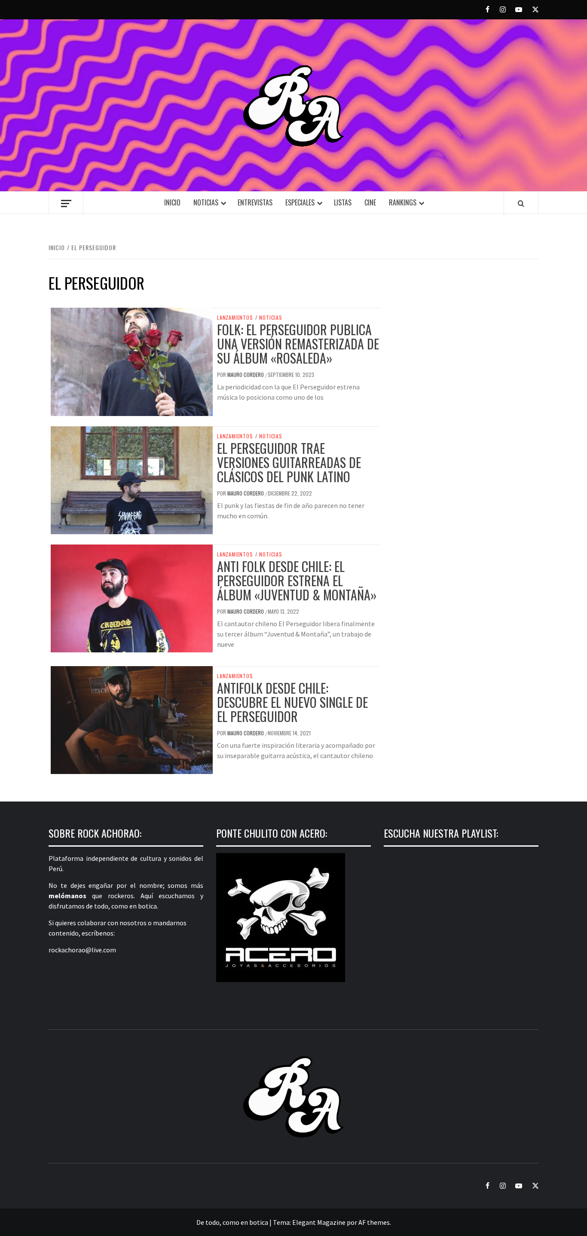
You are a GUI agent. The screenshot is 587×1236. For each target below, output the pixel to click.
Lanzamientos (235, 317)
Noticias (205, 202)
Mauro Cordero (246, 374)
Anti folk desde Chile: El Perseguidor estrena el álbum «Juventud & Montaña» (297, 580)
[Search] (521, 203)
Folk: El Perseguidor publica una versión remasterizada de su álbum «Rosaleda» (298, 343)
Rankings (402, 202)
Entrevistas (255, 202)
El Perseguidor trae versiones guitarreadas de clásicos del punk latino (289, 462)
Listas (343, 202)
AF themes (374, 1222)
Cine (370, 202)
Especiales (300, 202)
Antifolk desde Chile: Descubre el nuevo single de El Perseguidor (292, 702)
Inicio (172, 202)
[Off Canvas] (66, 203)
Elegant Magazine (318, 1222)
